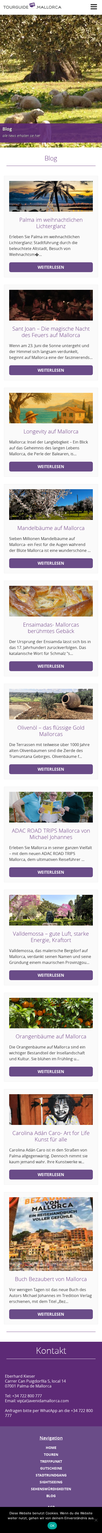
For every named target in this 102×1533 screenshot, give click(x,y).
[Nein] (95, 1520)
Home (51, 1447)
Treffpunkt (51, 1461)
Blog (51, 1495)
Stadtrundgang (51, 1475)
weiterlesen (51, 267)
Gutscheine (51, 1468)
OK (52, 1526)
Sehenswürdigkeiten (51, 1489)
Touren (51, 1454)
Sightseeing (51, 1482)
